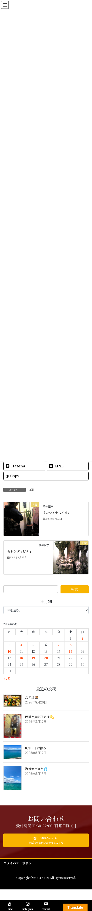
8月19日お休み (35, 748)
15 (70, 651)
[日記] (21, 518)
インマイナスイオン (57, 512)
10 (9, 651)
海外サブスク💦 (36, 769)
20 (46, 658)
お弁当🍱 (31, 697)
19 (33, 658)
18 (21, 658)
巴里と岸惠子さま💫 (39, 716)
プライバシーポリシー (19, 863)
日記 (31, 489)
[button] (46, 840)
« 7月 (6, 678)
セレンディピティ (19, 551)
